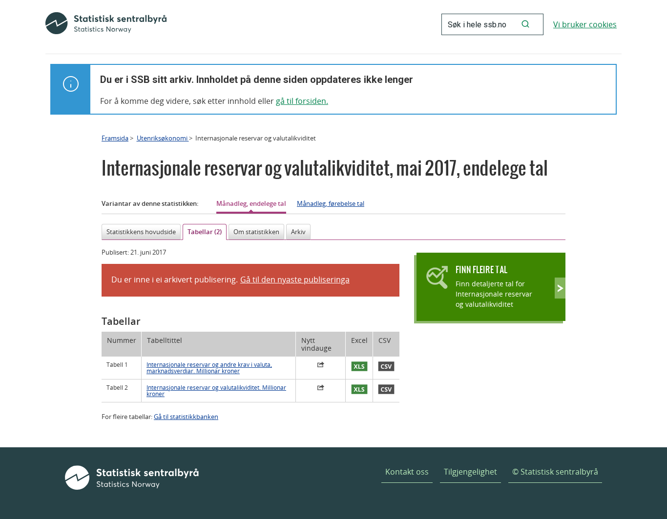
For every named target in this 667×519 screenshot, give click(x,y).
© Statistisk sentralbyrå (555, 471)
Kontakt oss (407, 471)
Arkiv (298, 231)
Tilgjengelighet (470, 471)
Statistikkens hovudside (141, 231)
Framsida (115, 138)
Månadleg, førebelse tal (330, 203)
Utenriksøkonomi (163, 138)
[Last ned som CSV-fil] (386, 366)
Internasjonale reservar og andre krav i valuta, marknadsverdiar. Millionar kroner (209, 367)
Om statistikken (256, 231)
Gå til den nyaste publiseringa (295, 279)
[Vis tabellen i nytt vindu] (320, 365)
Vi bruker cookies (585, 24)
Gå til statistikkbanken (186, 416)
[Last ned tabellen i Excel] (359, 366)
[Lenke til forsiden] (106, 24)
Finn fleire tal (481, 269)
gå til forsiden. (302, 101)
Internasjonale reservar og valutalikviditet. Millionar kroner (216, 390)
